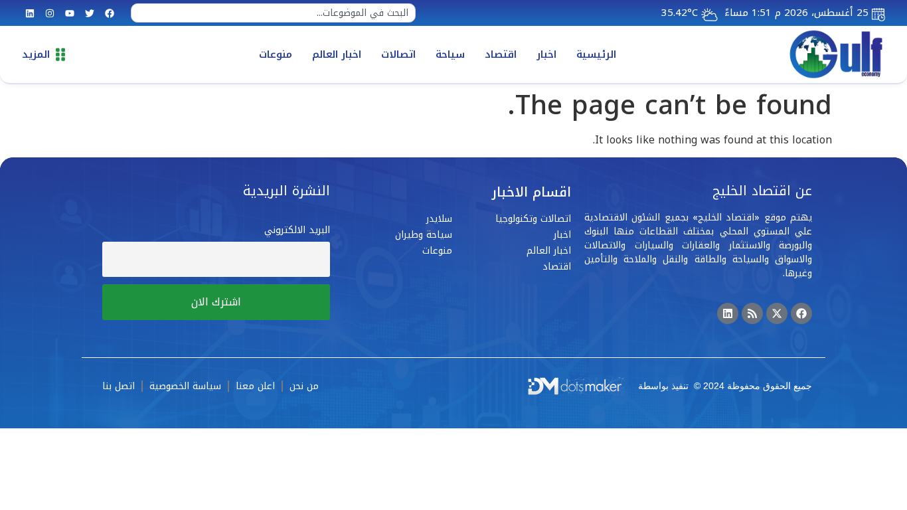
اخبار (546, 54)
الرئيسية (596, 54)
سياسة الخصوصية (185, 386)
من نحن (304, 386)
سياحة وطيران (423, 235)
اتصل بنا (118, 386)
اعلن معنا (255, 386)
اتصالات (398, 54)
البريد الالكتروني (297, 230)
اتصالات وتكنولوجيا (533, 219)
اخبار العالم (336, 54)
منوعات (275, 54)
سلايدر (439, 219)
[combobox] (273, 13)
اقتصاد (501, 54)
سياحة (450, 54)
